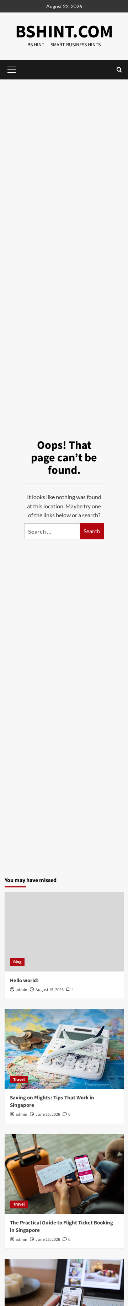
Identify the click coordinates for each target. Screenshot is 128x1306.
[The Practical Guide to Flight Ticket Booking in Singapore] (64, 1174)
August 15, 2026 (50, 990)
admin (21, 990)
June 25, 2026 (48, 1114)
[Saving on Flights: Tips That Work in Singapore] (64, 1049)
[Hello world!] (64, 931)
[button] (119, 69)
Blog (17, 962)
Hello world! (24, 980)
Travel (19, 1080)
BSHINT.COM (64, 32)
